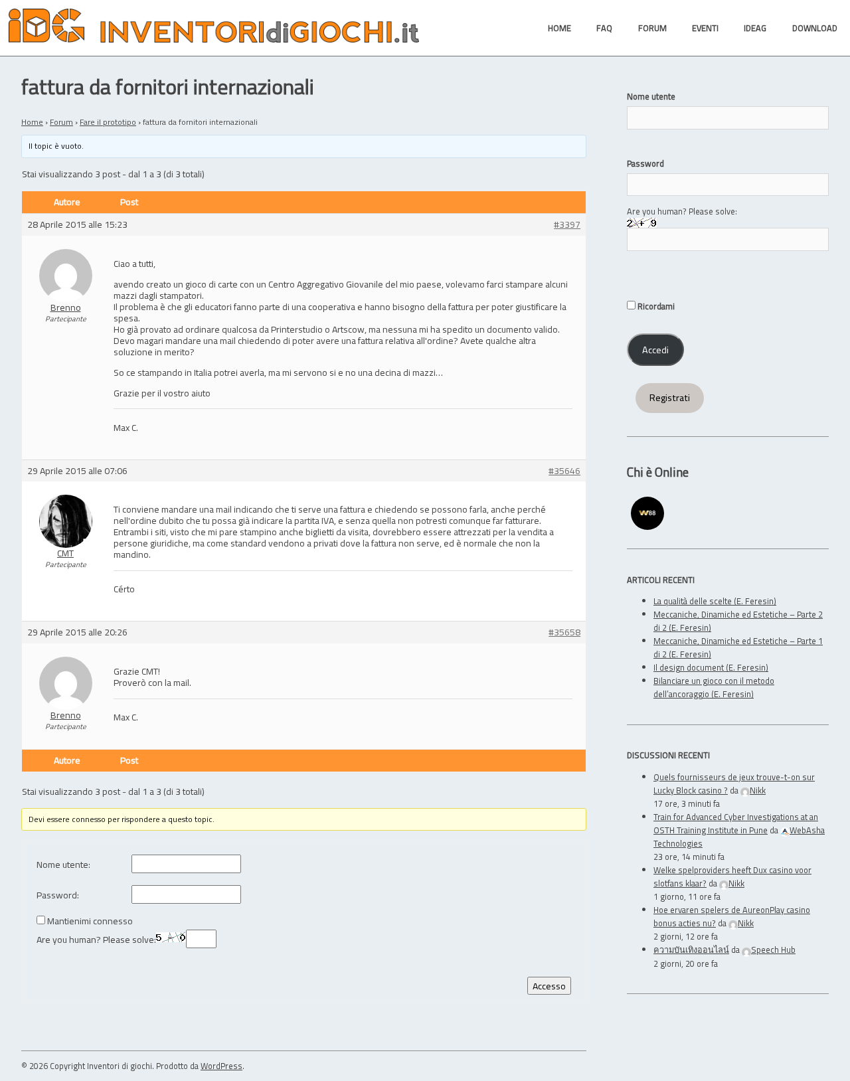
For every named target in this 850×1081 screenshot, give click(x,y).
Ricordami (655, 306)
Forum (61, 122)
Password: (58, 895)
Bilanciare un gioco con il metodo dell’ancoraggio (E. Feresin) (713, 687)
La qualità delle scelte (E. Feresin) (714, 601)
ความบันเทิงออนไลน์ (691, 949)
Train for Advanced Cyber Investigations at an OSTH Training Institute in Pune (735, 823)
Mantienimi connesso (90, 921)
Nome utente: (63, 865)
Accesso (549, 986)
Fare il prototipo (108, 122)
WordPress (221, 1065)
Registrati (669, 397)
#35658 (564, 632)
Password (645, 163)
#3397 (567, 224)
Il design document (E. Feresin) (710, 667)
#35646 (564, 471)
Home (32, 122)
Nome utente (651, 96)
